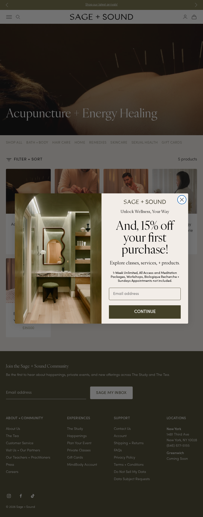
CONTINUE (145, 312)
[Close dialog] (182, 199)
